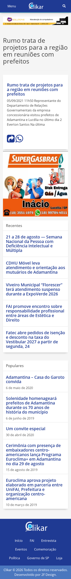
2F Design (48, 574)
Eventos (21, 549)
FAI (32, 540)
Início (19, 540)
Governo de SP (38, 558)
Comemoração (45, 549)
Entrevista (48, 540)
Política (14, 558)
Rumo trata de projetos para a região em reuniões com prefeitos (35, 89)
